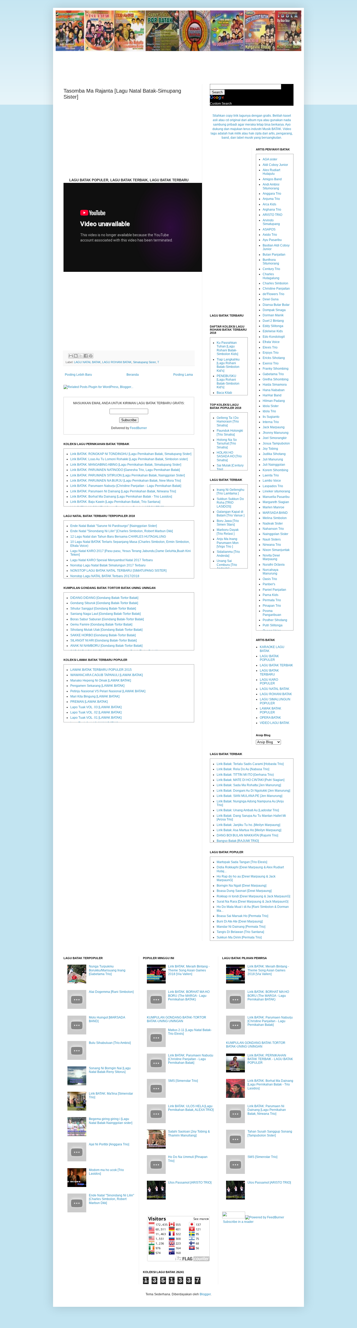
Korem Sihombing (275, 470)
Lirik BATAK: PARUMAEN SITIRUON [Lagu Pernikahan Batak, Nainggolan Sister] (127, 475)
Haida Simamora (275, 384)
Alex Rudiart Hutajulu (271, 172)
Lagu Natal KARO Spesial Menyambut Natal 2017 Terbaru (111, 560)
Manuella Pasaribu (276, 497)
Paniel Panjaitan (274, 590)
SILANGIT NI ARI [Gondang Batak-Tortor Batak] (103, 640)
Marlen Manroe (273, 507)
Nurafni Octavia (274, 564)
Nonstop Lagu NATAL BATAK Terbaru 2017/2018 (104, 576)
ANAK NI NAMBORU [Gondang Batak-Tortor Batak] (106, 646)
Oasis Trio (270, 579)
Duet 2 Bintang (273, 321)
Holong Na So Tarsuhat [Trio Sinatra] (227, 443)
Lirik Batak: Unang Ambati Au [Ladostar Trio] (248, 810)
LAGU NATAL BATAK (87, 362)
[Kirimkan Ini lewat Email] (70, 355)
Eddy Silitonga (273, 326)
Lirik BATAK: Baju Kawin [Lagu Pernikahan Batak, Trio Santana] (115, 502)
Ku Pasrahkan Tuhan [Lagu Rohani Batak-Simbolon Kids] (227, 348)
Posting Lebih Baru (78, 374)
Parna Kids (270, 595)
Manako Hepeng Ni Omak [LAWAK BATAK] (100, 680)
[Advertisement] (178, 63)
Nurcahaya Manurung (270, 571)
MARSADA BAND (275, 513)
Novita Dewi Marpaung (271, 557)
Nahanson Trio (273, 529)
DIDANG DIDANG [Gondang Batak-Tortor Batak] (104, 598)
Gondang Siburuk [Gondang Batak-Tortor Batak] (104, 603)
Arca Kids (269, 204)
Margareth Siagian (276, 502)
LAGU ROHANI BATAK (116, 362)
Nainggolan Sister (275, 534)
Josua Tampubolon (276, 443)
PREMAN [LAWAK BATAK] (89, 702)
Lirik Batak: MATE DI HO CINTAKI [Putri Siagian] (250, 780)
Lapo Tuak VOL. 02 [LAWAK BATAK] (96, 712)
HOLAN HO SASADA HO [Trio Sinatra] (229, 456)
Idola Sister (271, 406)
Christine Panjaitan (276, 288)
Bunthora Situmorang (271, 261)
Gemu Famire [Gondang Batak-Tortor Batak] (101, 624)
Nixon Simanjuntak (276, 550)
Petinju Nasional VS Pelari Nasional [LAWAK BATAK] (107, 691)
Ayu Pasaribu (272, 240)
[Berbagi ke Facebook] (85, 355)
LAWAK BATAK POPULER (270, 710)
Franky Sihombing (276, 368)
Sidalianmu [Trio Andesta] (228, 553)
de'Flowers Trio (273, 294)
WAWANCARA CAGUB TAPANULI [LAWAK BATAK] (106, 675)
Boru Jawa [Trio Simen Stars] (228, 522)
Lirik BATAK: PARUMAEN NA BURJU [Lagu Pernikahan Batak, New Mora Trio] (125, 480)
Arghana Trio (272, 209)
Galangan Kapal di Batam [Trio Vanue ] (230, 513)
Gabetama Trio (273, 374)
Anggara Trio (272, 193)
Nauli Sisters (272, 539)
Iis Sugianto (271, 417)
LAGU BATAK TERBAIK (276, 665)
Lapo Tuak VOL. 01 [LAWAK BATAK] (96, 717)
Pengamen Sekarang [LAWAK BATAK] (97, 686)
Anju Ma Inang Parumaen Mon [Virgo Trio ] (228, 542)
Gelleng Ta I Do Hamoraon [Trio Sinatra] (228, 421)
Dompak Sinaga (274, 310)
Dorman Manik (273, 315)
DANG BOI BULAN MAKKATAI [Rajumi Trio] (247, 835)
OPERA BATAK (270, 717)
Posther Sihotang (275, 620)
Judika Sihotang (274, 454)
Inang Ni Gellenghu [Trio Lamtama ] (230, 491)
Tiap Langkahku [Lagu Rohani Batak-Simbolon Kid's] (228, 365)
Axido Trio (270, 235)
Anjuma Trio (271, 199)
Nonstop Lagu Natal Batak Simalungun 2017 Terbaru (108, 565)
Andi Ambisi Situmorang (271, 186)
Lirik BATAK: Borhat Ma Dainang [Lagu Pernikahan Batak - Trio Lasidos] (121, 496)
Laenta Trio (271, 475)
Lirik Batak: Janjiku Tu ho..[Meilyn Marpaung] (248, 825)
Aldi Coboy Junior (275, 165)
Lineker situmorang (276, 491)
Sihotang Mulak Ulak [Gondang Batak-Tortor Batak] (106, 630)
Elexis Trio (270, 347)
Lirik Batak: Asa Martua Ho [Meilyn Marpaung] (249, 830)
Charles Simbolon (275, 283)
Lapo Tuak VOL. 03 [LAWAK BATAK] (96, 707)
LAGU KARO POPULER (269, 681)
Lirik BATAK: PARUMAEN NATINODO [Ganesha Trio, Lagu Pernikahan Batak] (125, 470)
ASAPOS (269, 229)
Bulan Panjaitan (274, 254)
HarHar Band (272, 395)
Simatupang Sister (144, 362)
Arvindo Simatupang (271, 222)
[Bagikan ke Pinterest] (90, 355)
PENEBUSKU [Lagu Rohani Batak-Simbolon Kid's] (228, 381)
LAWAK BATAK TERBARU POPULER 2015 (101, 670)
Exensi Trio (271, 363)
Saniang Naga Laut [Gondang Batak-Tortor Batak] (105, 614)
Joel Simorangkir (275, 438)
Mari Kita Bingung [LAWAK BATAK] (94, 696)
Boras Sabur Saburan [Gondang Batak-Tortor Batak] (107, 619)
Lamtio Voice (272, 480)
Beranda (132, 374)
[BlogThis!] (75, 355)
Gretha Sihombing (276, 379)
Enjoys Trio (271, 352)
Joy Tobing (270, 449)
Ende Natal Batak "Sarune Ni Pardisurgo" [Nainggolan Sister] (113, 526)
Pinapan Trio (272, 605)
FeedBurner (138, 428)
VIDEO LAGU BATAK (274, 723)
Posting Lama (183, 374)
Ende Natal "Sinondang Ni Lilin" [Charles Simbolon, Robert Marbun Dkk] (121, 531)
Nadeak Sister (273, 523)
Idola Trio (269, 411)
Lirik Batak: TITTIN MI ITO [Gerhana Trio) (245, 774)
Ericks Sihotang (274, 358)
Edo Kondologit (274, 337)
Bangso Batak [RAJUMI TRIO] (238, 841)
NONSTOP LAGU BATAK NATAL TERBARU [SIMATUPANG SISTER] (118, 570)
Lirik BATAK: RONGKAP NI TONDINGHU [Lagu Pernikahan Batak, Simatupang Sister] (130, 454)
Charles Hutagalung (271, 276)
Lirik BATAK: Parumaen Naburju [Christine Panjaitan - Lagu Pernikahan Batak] (125, 486)
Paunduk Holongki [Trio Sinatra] (230, 432)
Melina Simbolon (275, 518)
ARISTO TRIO (272, 215)
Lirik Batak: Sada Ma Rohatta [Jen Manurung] (249, 785)
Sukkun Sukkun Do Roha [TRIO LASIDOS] (230, 502)
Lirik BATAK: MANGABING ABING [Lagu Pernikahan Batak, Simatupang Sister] (125, 464)
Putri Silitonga (273, 625)
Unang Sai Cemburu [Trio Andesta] (227, 564)
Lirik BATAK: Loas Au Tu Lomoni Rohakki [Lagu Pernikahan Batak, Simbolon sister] (129, 459)
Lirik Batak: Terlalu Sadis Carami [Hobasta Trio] (250, 764)
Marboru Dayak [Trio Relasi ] (228, 531)
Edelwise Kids (273, 331)
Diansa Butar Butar (276, 305)
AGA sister (270, 159)
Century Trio (271, 269)
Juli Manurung (273, 459)
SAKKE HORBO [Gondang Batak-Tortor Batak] (103, 635)
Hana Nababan (274, 390)
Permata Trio (272, 600)
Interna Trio (271, 422)
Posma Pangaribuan (272, 612)
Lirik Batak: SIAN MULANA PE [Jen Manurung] (249, 796)
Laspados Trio (273, 486)
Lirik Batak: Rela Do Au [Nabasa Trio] (243, 769)
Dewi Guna (271, 299)
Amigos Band (272, 179)
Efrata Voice (271, 342)
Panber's (269, 584)
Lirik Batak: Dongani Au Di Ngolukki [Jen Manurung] (253, 790)
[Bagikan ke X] (80, 355)
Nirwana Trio (272, 545)
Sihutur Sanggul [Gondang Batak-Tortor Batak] (103, 608)
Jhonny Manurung (276, 433)
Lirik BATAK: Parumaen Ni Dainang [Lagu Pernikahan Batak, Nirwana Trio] (123, 491)
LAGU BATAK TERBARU (269, 672)
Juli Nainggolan (274, 464)
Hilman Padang (274, 401)
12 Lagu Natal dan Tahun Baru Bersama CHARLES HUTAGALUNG (118, 536)
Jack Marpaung (274, 427)
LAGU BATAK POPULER (269, 658)
